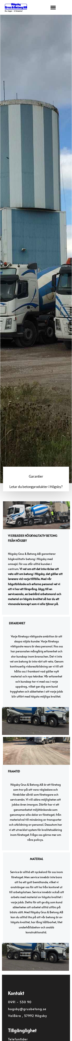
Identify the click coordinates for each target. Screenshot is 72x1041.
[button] (53, 7)
